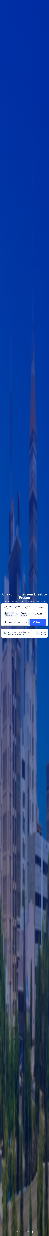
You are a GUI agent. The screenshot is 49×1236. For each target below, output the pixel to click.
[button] (45, 3)
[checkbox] (40, 607)
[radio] (8, 607)
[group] (10, 614)
